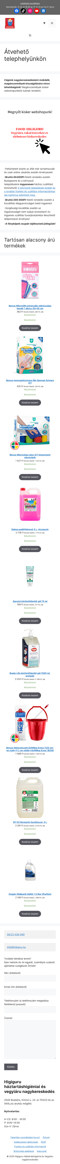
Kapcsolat (41, 1151)
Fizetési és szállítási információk (30, 1146)
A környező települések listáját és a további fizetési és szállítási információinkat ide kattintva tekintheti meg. (29, 191)
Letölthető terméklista (30, 3)
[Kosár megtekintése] (44, 23)
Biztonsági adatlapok (24, 1151)
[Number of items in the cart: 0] (30, 35)
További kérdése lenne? (17, 958)
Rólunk (46, 1137)
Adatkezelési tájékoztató (26, 1142)
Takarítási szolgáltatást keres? (25, 1137)
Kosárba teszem (30, 328)
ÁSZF (43, 1142)
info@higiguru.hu (16, 947)
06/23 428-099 (16, 934)
